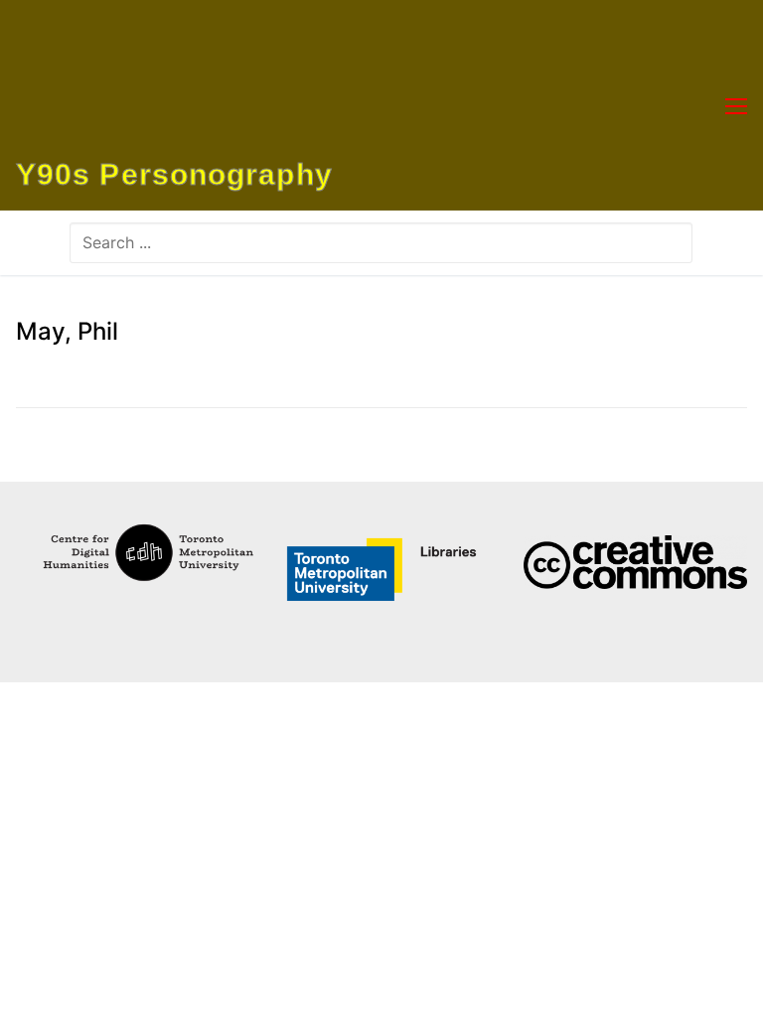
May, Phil (67, 331)
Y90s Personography (174, 175)
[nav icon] (736, 105)
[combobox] (381, 242)
